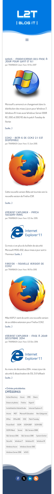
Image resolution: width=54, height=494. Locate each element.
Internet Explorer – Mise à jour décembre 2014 (26, 337)
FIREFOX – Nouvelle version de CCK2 (24, 265)
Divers (35, 397)
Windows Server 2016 (13, 452)
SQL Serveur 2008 (31, 430)
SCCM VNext (10, 430)
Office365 (16, 419)
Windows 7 (19, 441)
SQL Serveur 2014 (12, 436)
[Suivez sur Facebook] (18, 478)
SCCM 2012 (38, 424)
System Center (41, 436)
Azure (22, 397)
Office (8, 419)
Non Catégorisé (41, 413)
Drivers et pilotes (12, 402)
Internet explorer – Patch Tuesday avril (22, 213)
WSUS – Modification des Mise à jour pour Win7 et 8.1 (26, 60)
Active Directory (11, 397)
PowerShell (10, 424)
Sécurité (9, 441)
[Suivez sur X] (24, 478)
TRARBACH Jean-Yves (17, 64)
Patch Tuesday (34, 419)
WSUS (26, 452)
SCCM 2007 (28, 424)
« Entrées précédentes (15, 388)
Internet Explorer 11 (35, 408)
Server (20, 430)
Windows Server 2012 (27, 446)
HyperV (31, 402)
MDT (15, 413)
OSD (24, 419)
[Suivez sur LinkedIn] (30, 478)
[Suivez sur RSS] (36, 478)
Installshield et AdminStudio (16, 408)
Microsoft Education (27, 413)
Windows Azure (11, 446)
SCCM (19, 424)
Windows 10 (41, 441)
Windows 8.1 (30, 441)
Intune (8, 413)
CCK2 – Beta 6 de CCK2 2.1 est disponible (24, 139)
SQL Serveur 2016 (27, 436)
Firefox (23, 402)
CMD (28, 397)
